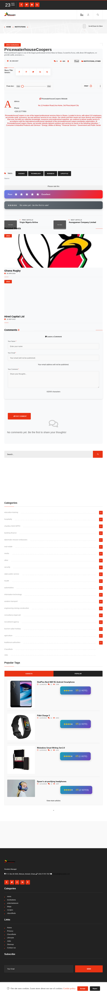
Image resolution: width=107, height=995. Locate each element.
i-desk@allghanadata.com (61, 874)
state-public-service (11, 574)
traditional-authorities (12, 642)
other (98, 61)
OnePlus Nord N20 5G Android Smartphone (56, 682)
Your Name (12, 341)
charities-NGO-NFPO (12, 526)
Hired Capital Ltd (14, 316)
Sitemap (10, 944)
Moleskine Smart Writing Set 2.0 (51, 748)
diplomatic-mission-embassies (15, 540)
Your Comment (13, 369)
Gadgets (28, 673)
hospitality (8, 519)
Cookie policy (69, 988)
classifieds (11, 913)
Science (21, 173)
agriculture (8, 636)
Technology (36, 173)
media (6, 553)
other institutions (12, 45)
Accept (82, 988)
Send (89, 969)
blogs (9, 907)
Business (50, 173)
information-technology (13, 594)
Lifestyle (64, 173)
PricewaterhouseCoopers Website (54, 99)
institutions (20, 27)
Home (8, 27)
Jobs (6, 655)
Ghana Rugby (12, 270)
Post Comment (21, 416)
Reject (95, 988)
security (7, 567)
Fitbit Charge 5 (43, 716)
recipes (10, 910)
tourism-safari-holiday (12, 629)
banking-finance (10, 533)
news (9, 896)
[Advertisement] (53, 479)
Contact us (11, 948)
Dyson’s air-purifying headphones (51, 781)
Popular (78, 673)
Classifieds (8, 649)
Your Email (12, 353)
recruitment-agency (11, 622)
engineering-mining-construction (16, 608)
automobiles (9, 588)
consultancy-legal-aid (12, 615)
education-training (11, 512)
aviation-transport (11, 601)
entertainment (12, 903)
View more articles (53, 801)
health (6, 581)
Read (77, 61)
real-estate (8, 547)
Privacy (10, 931)
